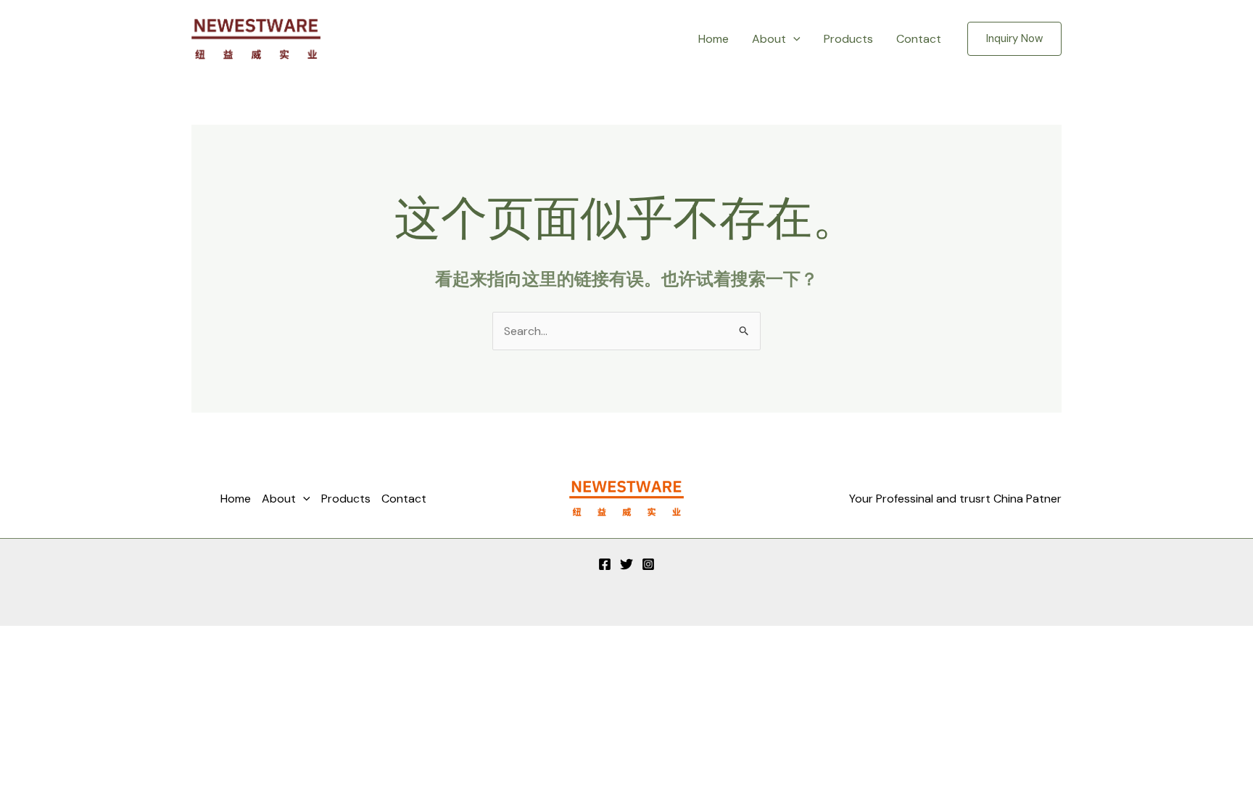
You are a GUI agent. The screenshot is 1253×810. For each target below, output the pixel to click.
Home (713, 38)
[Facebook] (604, 564)
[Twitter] (626, 564)
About (769, 38)
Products (848, 38)
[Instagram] (648, 564)
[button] (793, 39)
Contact (918, 38)
